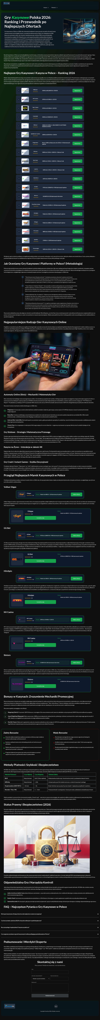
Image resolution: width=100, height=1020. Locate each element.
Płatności (53, 7)
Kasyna (45, 7)
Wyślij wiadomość (50, 995)
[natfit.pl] (6, 3)
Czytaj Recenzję (40, 518)
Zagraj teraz (77, 90)
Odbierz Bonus (76, 494)
